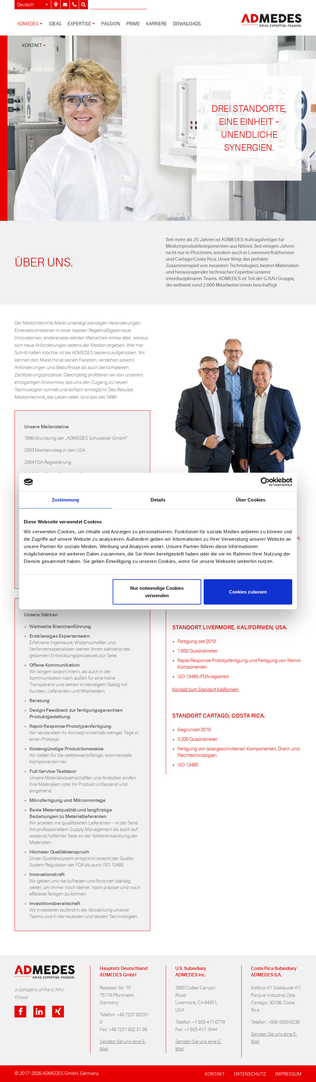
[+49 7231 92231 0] (74, 4)
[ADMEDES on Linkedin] (39, 1011)
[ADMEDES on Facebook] (20, 1011)
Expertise (79, 24)
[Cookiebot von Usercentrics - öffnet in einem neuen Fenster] (265, 482)
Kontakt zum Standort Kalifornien (205, 689)
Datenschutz (250, 1074)
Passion (110, 24)
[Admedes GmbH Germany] (55, 4)
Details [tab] (158, 499)
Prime (133, 24)
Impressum (288, 1074)
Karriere (156, 24)
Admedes (28, 24)
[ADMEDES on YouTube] (58, 1011)
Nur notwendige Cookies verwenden (157, 591)
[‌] (64, 4)
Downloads (187, 24)
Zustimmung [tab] (65, 499)
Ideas (55, 24)
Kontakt (32, 45)
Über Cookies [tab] (250, 499)
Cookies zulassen (248, 591)
